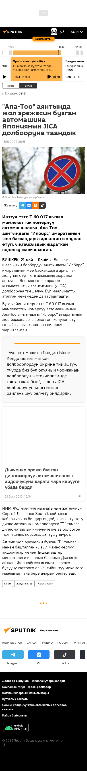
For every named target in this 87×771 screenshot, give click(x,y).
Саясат (32, 643)
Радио (47, 643)
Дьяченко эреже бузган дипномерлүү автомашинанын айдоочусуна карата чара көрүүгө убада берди (42, 478)
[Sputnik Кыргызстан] (13, 34)
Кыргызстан (45, 583)
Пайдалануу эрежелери (48, 681)
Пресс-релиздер (39, 687)
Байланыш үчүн (13, 687)
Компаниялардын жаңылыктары (25, 693)
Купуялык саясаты (15, 699)
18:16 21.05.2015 (13, 142)
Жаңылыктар (24, 583)
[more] (79, 496)
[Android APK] (16, 728)
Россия (63, 643)
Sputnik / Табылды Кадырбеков (24, 197)
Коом (7, 583)
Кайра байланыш (14, 715)
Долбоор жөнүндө (15, 681)
